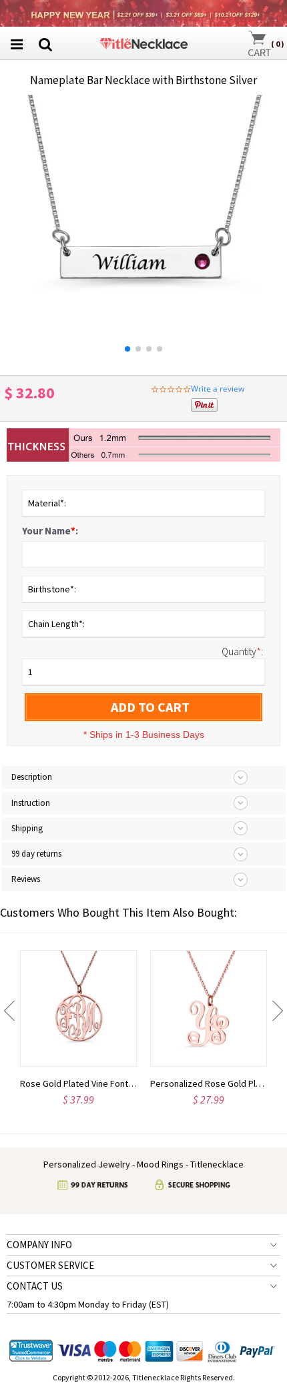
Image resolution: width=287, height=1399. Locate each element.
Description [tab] (31, 777)
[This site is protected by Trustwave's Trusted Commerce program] (31, 1351)
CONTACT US (35, 1286)
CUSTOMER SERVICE (50, 1265)
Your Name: (50, 530)
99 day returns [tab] (36, 853)
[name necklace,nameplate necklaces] (143, 41)
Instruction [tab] (30, 803)
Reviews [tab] (25, 879)
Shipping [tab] (27, 828)
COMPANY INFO (39, 1244)
